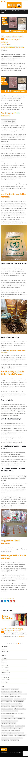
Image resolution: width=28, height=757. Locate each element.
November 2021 (5, 675)
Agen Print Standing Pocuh (15, 696)
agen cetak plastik (4, 694)
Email (14, 601)
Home (2, 10)
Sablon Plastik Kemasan (10, 47)
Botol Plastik (3, 703)
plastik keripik (20, 713)
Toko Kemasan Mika (5, 737)
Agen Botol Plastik (14, 689)
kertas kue (14, 713)
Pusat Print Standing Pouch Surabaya (8, 723)
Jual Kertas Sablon (4, 711)
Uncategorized (5, 651)
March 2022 (4, 667)
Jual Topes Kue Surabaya (6, 713)
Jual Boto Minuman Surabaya (7, 708)
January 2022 (4, 670)
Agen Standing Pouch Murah (20, 698)
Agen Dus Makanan (13, 694)
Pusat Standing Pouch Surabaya (7, 725)
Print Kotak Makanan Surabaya (7, 715)
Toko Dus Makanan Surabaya (7, 735)
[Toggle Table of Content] (13, 121)
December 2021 (5, 672)
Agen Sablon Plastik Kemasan (8, 46)
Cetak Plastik (19, 703)
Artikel (9, 44)
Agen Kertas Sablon (22, 694)
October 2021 (5, 677)
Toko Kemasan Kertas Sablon (20, 735)
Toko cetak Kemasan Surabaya (17, 733)
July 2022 (3, 660)
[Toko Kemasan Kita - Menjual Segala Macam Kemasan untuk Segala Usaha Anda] (14, 5)
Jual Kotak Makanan (13, 711)
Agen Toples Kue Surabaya (6, 701)
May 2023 (4, 658)
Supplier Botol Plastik (5, 730)
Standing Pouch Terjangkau (16, 728)
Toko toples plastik (5, 740)
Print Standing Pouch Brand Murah (8, 718)
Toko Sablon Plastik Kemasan (16, 737)
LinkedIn (8, 601)
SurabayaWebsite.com (19, 752)
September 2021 (5, 679)
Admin (4, 44)
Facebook (2, 601)
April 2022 (4, 665)
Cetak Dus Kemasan (11, 703)
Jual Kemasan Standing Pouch (20, 708)
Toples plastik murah (14, 740)
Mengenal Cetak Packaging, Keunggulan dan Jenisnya (13, 630)
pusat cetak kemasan (21, 718)
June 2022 (4, 663)
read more (21, 636)
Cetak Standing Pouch (5, 706)
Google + (11, 601)
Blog (6, 10)
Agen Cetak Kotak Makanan (16, 691)
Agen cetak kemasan (5, 691)
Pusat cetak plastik (4, 720)
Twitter (5, 601)
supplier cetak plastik (15, 730)
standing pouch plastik (5, 728)
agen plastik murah (5, 696)
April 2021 (4, 682)
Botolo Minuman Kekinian (18, 701)
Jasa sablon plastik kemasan (16, 706)
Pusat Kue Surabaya (14, 720)
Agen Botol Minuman (5, 689)
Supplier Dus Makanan (5, 733)
